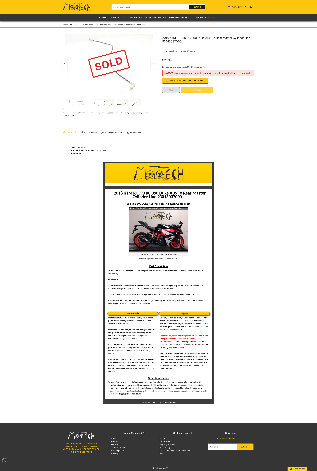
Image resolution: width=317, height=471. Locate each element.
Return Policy (165, 441)
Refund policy (117, 450)
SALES (211, 17)
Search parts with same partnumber (185, 81)
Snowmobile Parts (178, 17)
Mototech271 (163, 468)
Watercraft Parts (154, 17)
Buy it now (196, 90)
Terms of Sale (135, 133)
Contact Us (164, 438)
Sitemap (115, 454)
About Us (115, 438)
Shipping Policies (167, 444)
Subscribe (245, 447)
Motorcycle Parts (109, 17)
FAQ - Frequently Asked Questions (174, 450)
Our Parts (115, 444)
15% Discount (75, 24)
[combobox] (158, 7)
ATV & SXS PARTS (131, 17)
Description (71, 133)
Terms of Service (119, 447)
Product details (90, 133)
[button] (4, 460)
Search (197, 7)
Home (65, 24)
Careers (114, 441)
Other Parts (199, 17)
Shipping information (113, 133)
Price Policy (164, 447)
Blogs (161, 454)
